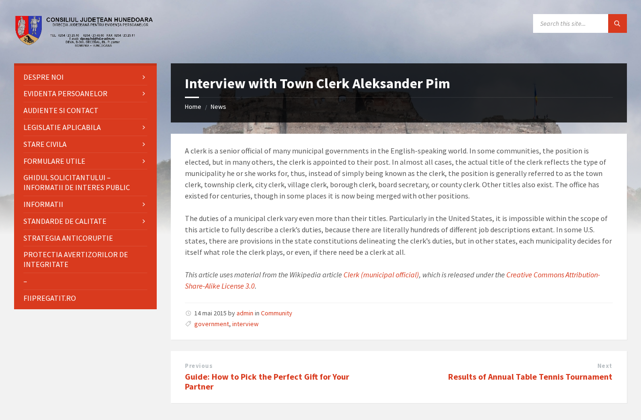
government (211, 324)
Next (604, 366)
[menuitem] (85, 77)
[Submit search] (617, 23)
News (218, 106)
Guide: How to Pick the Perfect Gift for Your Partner (267, 381)
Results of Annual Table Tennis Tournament (530, 376)
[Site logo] (84, 44)
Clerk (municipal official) (381, 274)
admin (245, 313)
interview (245, 324)
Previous (199, 366)
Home (193, 106)
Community (276, 313)
